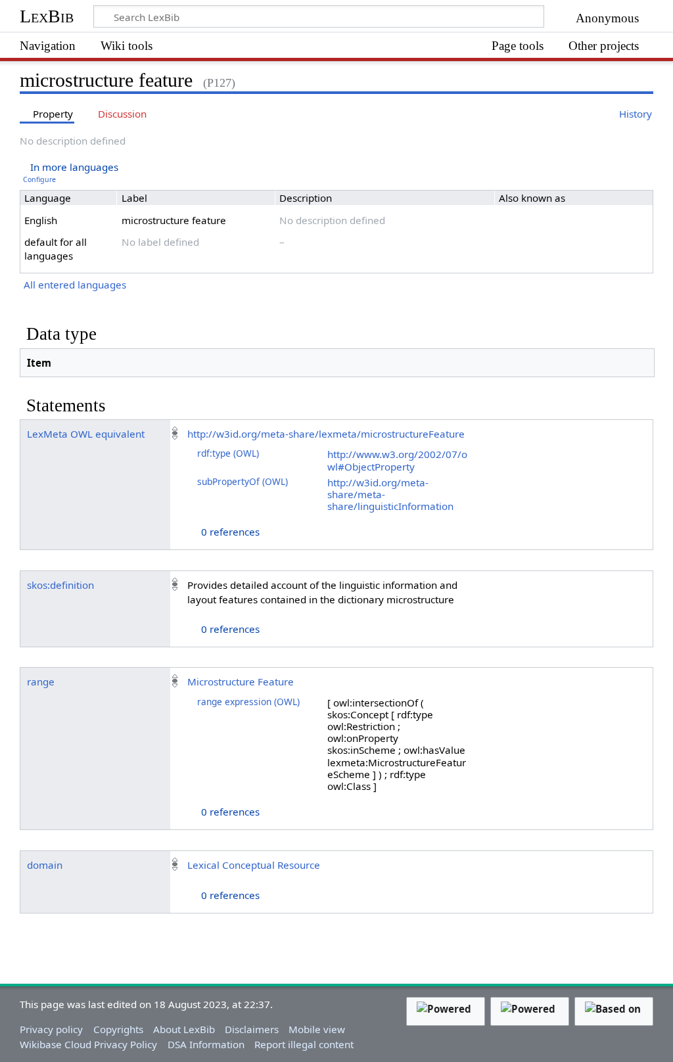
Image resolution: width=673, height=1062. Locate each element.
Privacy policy (51, 1029)
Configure (39, 179)
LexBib (47, 16)
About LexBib (184, 1029)
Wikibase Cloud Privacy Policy (88, 1044)
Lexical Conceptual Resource (253, 864)
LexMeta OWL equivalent (86, 433)
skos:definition (60, 584)
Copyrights (118, 1029)
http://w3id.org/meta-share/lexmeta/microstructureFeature (326, 433)
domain (44, 864)
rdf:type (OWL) (228, 453)
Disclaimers (252, 1029)
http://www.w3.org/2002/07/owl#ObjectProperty (397, 460)
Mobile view (317, 1029)
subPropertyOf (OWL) (242, 481)
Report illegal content (304, 1044)
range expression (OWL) (248, 701)
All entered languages (75, 284)
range (41, 681)
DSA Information (206, 1044)
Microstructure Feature (240, 681)
